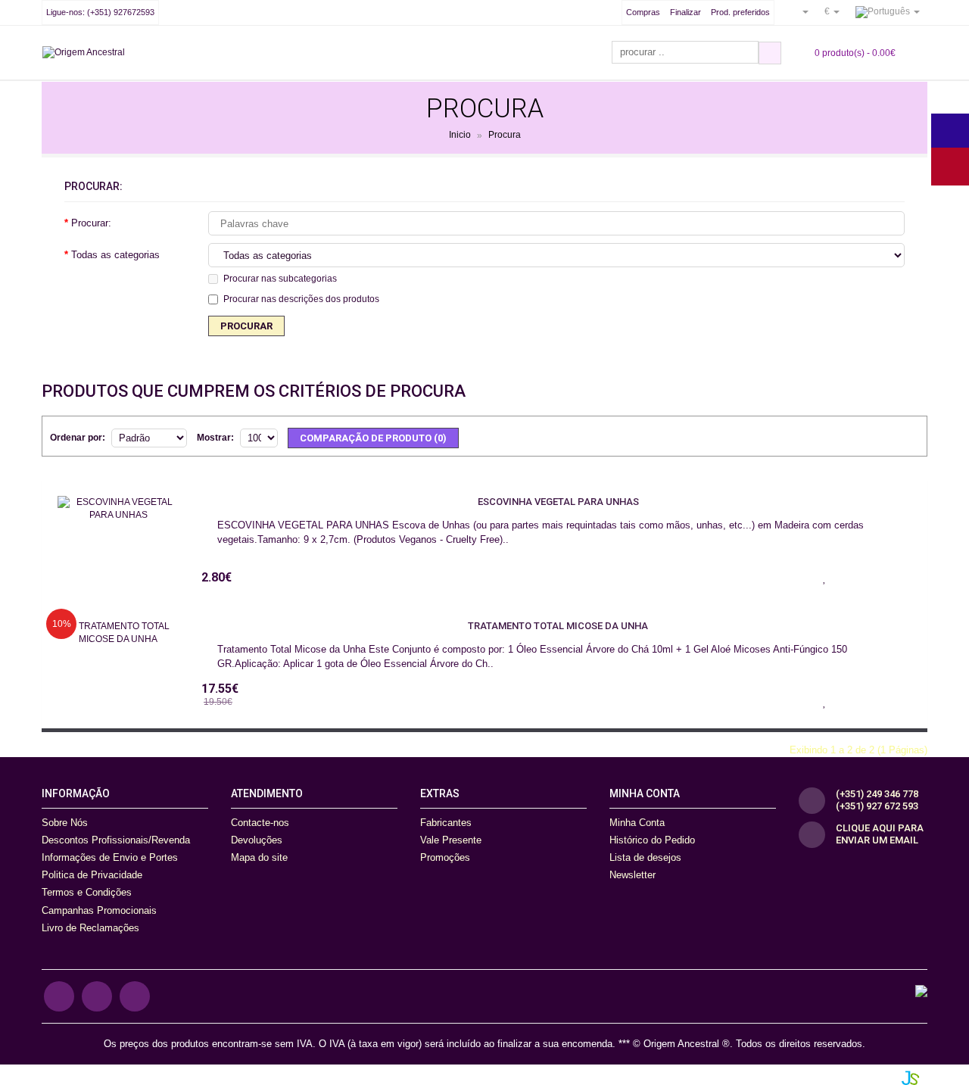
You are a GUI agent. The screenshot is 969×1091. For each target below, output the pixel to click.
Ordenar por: (77, 437)
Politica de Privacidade (92, 875)
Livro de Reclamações (90, 928)
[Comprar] (786, 577)
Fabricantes (446, 822)
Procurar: (91, 223)
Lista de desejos (645, 857)
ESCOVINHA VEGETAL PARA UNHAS (558, 501)
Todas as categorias (115, 254)
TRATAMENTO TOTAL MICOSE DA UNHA (558, 625)
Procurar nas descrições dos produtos (301, 299)
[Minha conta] (799, 11)
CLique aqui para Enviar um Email (880, 834)
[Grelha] (907, 435)
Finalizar (685, 12)
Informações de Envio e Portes (110, 857)
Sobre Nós (65, 822)
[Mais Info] (900, 577)
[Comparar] (862, 577)
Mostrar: (215, 437)
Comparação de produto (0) (373, 438)
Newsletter (632, 875)
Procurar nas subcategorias (280, 278)
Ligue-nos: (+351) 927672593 (100, 12)
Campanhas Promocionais (99, 910)
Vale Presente (450, 840)
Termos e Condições (87, 892)
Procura (504, 135)
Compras (643, 12)
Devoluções (256, 840)
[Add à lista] (824, 577)
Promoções (445, 857)
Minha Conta (637, 822)
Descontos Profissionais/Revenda (116, 840)
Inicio (460, 135)
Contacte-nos (260, 822)
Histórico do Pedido (652, 840)
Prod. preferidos (740, 12)
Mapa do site (259, 857)
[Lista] (884, 435)
